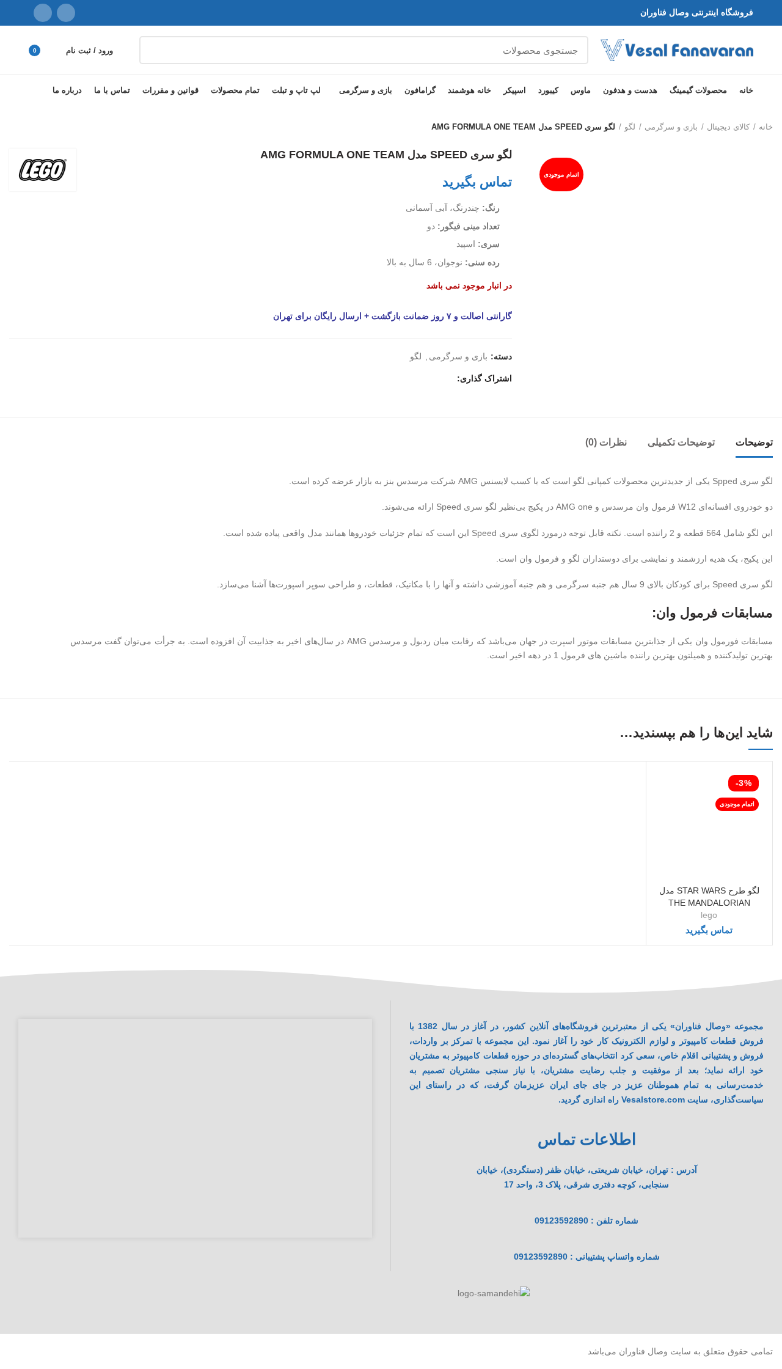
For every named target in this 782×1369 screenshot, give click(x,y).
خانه (766, 126)
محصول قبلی (40, 127)
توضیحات (754, 442)
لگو (629, 126)
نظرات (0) (606, 442)
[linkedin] (402, 378)
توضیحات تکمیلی (681, 442)
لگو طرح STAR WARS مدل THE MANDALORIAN (709, 897)
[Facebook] (444, 378)
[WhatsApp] (43, 13)
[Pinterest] (416, 378)
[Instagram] (66, 13)
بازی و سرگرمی (671, 126)
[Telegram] (388, 378)
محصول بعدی (15, 127)
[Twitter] (430, 378)
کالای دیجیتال (728, 126)
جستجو (156, 50)
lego (709, 915)
